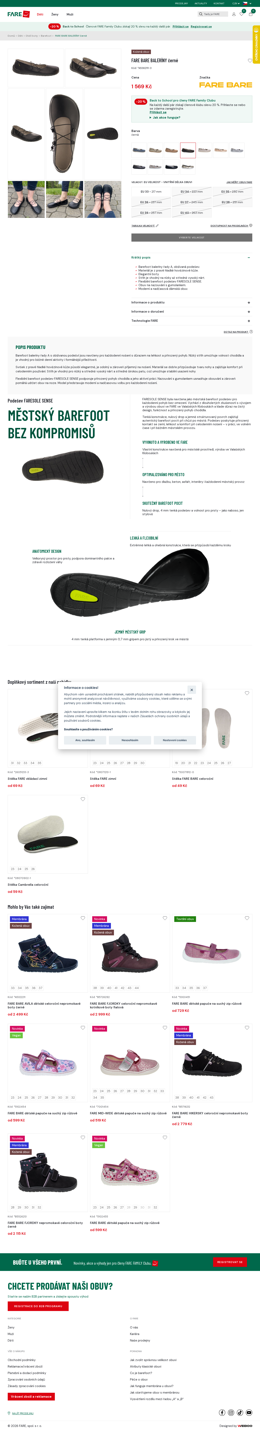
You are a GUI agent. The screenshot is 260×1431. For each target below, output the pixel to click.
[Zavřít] (191, 689)
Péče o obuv (139, 1380)
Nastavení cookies (175, 740)
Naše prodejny (140, 1340)
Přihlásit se (181, 26)
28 (128, 763)
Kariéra (134, 1334)
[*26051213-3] (48, 728)
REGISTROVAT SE (230, 1262)
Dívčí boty (32, 35)
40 (109, 988)
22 (195, 763)
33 (25, 763)
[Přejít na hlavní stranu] (19, 17)
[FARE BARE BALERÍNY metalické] (139, 167)
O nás (134, 1327)
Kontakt (219, 3)
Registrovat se (201, 26)
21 (189, 763)
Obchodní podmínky (22, 1360)
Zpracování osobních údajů (26, 1380)
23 (95, 763)
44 (137, 988)
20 (183, 763)
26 (115, 763)
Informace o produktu (148, 302)
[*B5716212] (212, 1063)
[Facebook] (222, 1415)
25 (108, 763)
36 (34, 988)
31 (12, 763)
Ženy (54, 14)
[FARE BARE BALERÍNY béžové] (171, 150)
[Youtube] (249, 1415)
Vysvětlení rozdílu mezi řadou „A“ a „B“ (157, 1399)
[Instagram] (231, 1415)
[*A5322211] (48, 953)
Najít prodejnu (22, 1413)
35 (39, 763)
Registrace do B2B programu (38, 1306)
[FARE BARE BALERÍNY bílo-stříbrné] (237, 150)
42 (122, 988)
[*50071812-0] (212, 728)
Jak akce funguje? (166, 117)
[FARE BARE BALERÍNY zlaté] (187, 167)
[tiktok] (240, 1415)
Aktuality (201, 3)
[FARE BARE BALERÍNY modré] (139, 150)
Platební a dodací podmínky (27, 1373)
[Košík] (250, 15)
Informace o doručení (147, 312)
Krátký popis (141, 257)
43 (129, 988)
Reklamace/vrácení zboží (25, 1366)
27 (122, 763)
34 (32, 763)
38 (95, 988)
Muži (70, 14)
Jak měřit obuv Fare (239, 182)
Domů (11, 35)
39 (102, 988)
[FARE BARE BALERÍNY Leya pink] (220, 150)
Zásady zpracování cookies (27, 1386)
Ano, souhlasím (85, 740)
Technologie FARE (144, 321)
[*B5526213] (48, 1173)
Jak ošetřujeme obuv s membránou (154, 1393)
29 (135, 763)
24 (102, 763)
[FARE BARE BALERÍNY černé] (188, 150)
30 (142, 763)
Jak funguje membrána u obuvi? (151, 1386)
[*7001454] (130, 1063)
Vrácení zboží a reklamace (31, 1397)
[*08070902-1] (48, 834)
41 (116, 988)
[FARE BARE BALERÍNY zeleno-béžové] (155, 150)
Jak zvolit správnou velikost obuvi (153, 1360)
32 (18, 763)
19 (176, 763)
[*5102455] (130, 1173)
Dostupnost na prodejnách (230, 225)
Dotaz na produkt (236, 332)
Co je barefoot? (141, 1373)
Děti (40, 14)
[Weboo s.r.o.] (245, 1426)
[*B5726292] (130, 953)
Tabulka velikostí (143, 225)
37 (40, 988)
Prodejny (181, 3)
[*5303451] (212, 953)
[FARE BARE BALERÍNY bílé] (204, 150)
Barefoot (46, 35)
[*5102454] (48, 1063)
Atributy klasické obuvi (145, 1366)
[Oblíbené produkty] (241, 15)
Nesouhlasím (130, 740)
